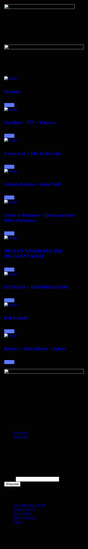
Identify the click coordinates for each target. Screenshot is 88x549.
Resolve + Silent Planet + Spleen (34, 348)
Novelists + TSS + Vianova (29, 122)
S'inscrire (12, 484)
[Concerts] (10, 78)
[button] (44, 36)
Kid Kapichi (16, 317)
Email (10, 479)
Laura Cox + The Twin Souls (32, 153)
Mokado (12, 91)
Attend (9, 105)
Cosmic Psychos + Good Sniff (32, 184)
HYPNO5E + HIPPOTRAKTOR (36, 287)
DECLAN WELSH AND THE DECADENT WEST (33, 254)
